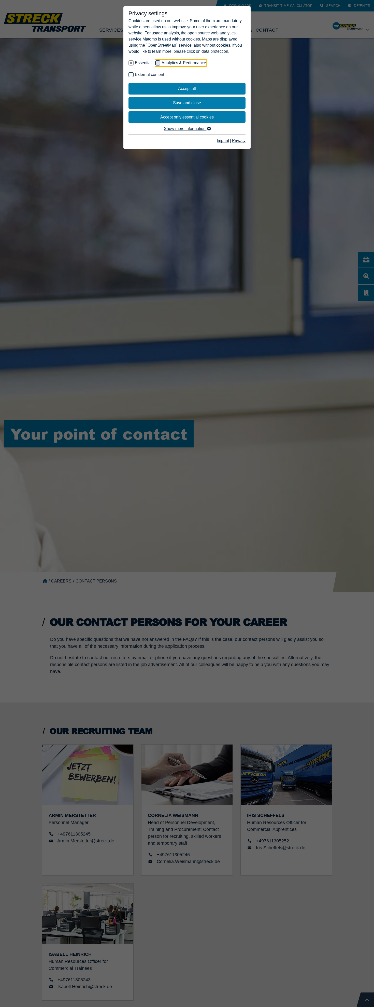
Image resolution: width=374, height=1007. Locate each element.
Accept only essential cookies (187, 117)
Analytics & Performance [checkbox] (184, 63)
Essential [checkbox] (143, 63)
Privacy (239, 140)
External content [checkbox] (149, 74)
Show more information (185, 128)
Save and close (187, 103)
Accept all (187, 88)
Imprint (223, 140)
